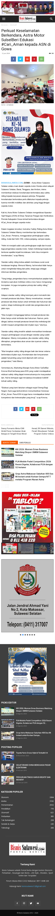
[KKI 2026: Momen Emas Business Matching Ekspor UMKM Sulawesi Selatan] (7, 452)
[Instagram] (24, 903)
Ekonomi (5, 797)
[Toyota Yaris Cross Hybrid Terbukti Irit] (7, 756)
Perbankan (5, 816)
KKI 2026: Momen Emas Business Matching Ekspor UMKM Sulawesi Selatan (31, 452)
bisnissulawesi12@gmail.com (34, 886)
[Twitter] (31, 903)
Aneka (3, 801)
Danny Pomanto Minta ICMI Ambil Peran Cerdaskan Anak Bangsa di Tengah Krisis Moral (13, 431)
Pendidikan (5, 808)
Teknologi (5, 828)
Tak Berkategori (8, 820)
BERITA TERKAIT (9, 443)
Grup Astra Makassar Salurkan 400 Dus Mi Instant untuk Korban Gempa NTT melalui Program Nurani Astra (34, 476)
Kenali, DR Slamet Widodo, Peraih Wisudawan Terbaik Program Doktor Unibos (43, 431)
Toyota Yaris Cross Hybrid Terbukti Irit (32, 753)
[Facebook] (17, 903)
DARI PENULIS (25, 443)
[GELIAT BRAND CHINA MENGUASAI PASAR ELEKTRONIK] (7, 768)
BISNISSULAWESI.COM (12, 183)
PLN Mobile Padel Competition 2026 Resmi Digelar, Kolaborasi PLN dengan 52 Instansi (34, 464)
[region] (27, 523)
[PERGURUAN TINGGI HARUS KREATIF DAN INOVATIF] (7, 780)
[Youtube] (37, 903)
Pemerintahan (7, 805)
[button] (51, 19)
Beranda (4, 25)
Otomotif (13, 25)
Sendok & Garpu (8, 824)
